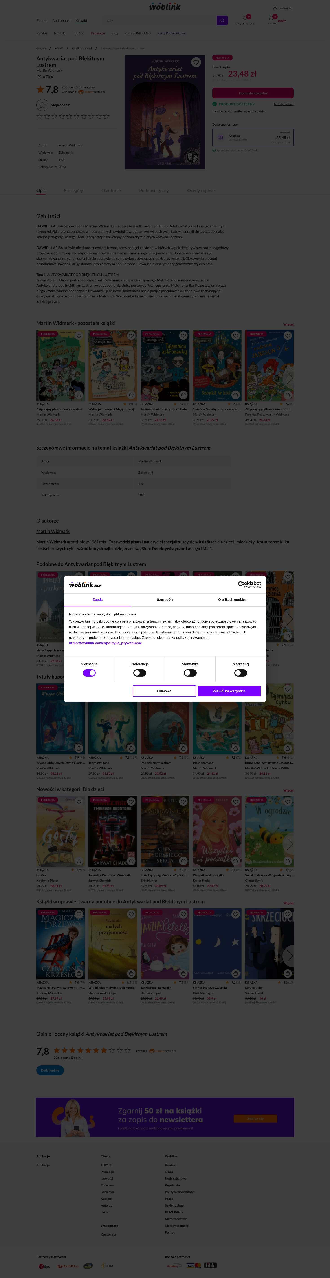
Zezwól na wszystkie (229, 691)
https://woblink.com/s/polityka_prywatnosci (105, 643)
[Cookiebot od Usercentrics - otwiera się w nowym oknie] (241, 584)
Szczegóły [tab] (165, 599)
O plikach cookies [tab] (232, 599)
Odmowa (164, 691)
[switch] (139, 673)
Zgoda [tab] (98, 599)
